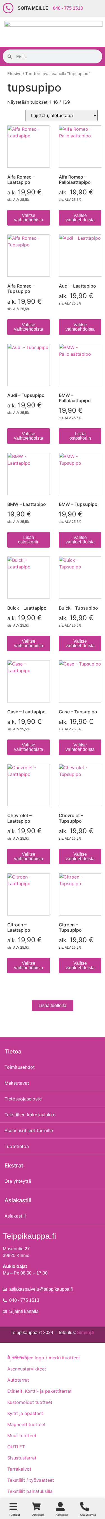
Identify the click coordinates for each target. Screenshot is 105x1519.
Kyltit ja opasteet (25, 1413)
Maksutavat (16, 1083)
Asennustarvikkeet (26, 1369)
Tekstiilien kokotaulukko (30, 1114)
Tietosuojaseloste (23, 1099)
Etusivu (14, 73)
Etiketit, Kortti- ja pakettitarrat (39, 1391)
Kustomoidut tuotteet (29, 1402)
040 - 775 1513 (68, 8)
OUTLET (16, 1446)
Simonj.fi (85, 1332)
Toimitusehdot (19, 1067)
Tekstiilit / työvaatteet (30, 1480)
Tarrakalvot (19, 1469)
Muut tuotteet (21, 1435)
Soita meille (33, 8)
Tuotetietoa (16, 1146)
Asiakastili (15, 1216)
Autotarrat (18, 1380)
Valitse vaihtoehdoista (28, 217)
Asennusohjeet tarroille (28, 1130)
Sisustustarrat (21, 1458)
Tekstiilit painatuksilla (30, 1491)
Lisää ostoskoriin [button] (80, 436)
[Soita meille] (8, 8)
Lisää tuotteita (52, 1005)
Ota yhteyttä (17, 1181)
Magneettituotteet (26, 1424)
